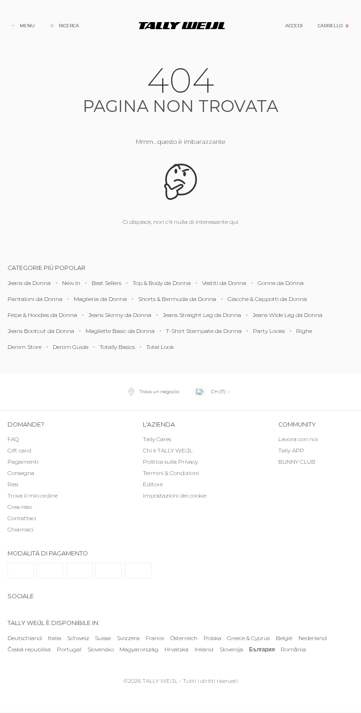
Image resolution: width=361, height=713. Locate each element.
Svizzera (128, 638)
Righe (304, 331)
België (284, 638)
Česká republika (29, 649)
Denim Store (24, 347)
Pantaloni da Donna (35, 299)
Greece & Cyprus (248, 638)
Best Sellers (106, 283)
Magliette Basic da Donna (120, 331)
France (155, 638)
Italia (54, 638)
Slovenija (231, 649)
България (262, 649)
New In (71, 283)
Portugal (69, 649)
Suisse (103, 638)
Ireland (204, 649)
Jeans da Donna (29, 283)
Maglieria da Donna (100, 299)
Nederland (312, 638)
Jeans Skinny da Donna (119, 315)
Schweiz (78, 638)
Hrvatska (176, 649)
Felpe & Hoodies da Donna (42, 315)
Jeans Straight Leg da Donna (202, 315)
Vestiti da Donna (224, 283)
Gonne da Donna (281, 283)
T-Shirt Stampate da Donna (204, 331)
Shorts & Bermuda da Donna (177, 299)
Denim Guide (70, 347)
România (293, 649)
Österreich (183, 638)
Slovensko (100, 649)
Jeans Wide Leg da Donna (287, 315)
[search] (64, 25)
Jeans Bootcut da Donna (41, 331)
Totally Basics (117, 347)
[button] (180, 496)
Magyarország (138, 649)
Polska (212, 638)
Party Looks (269, 331)
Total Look (160, 347)
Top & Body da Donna (162, 283)
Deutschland (25, 638)
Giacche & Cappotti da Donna (267, 299)
